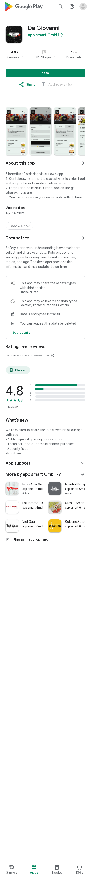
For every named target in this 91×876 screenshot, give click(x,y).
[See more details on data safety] (21, 332)
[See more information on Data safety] (82, 238)
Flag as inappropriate (27, 539)
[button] (22, 57)
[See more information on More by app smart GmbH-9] (82, 474)
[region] (45, 54)
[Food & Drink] (19, 225)
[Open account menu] (83, 6)
